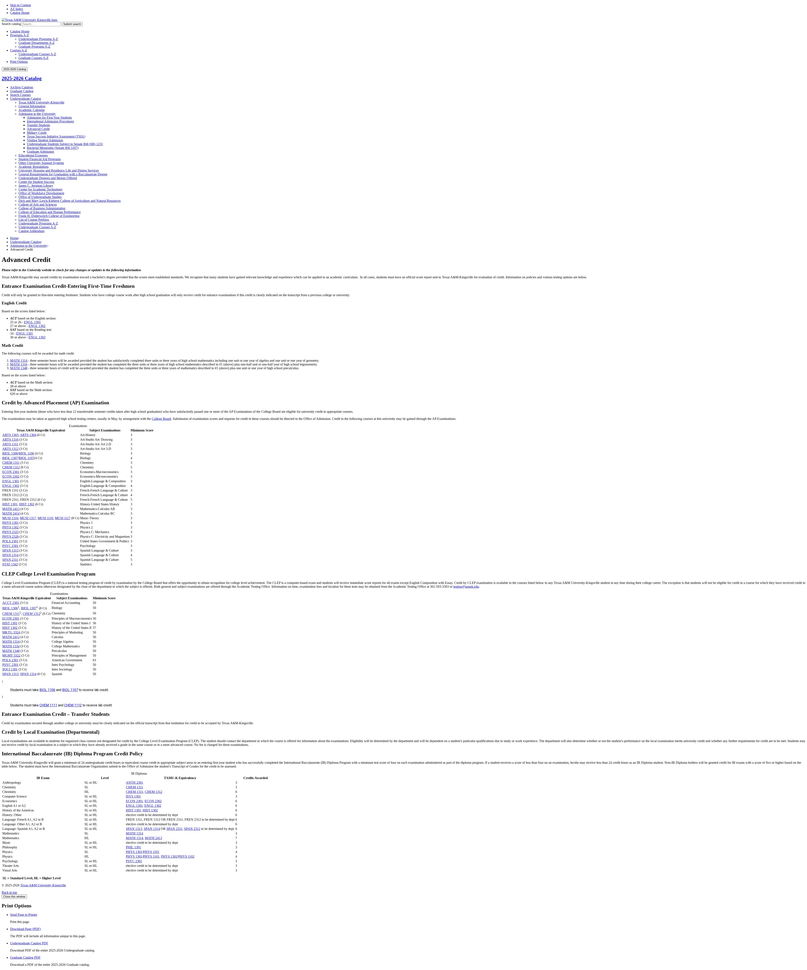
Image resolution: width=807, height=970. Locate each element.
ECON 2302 (10, 476)
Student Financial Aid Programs (39, 159)
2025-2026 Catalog (22, 78)
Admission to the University (37, 114)
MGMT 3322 (11, 655)
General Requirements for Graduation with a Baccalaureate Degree (62, 174)
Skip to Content (20, 5)
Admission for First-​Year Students (49, 117)
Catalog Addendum (31, 231)
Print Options (19, 61)
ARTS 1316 (10, 439)
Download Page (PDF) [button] (25, 929)
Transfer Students (38, 125)
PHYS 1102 (186, 856)
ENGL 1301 (32, 322)
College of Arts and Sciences (37, 204)
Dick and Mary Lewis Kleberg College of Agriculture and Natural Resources (69, 200)
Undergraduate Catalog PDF (29, 943)
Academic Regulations (33, 166)
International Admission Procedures (50, 121)
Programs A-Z (19, 35)
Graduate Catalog (21, 91)
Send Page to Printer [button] (23, 914)
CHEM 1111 (48, 705)
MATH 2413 (11, 509)
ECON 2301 (10, 472)
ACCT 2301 (10, 603)
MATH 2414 (11, 513)
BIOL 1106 (26, 453)
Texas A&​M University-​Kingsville (41, 102)
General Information (31, 106)
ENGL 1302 (37, 326)
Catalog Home (19, 12)
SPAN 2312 (192, 829)
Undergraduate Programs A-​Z (38, 223)
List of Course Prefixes (33, 219)
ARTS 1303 (10, 435)
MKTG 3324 (11, 632)
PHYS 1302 (10, 527)
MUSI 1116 (45, 518)
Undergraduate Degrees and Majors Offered (47, 178)
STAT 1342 (10, 564)
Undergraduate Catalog (25, 98)
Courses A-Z (18, 50)
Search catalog (11, 24)
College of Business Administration (41, 208)
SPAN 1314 (10, 555)
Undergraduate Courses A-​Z (37, 227)
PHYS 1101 (151, 852)
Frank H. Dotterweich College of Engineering (48, 216)
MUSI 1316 (10, 518)
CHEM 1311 (11, 462)
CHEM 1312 (11, 467)
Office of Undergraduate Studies (40, 197)
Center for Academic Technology (40, 189)
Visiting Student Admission (45, 140)
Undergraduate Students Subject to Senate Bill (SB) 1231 (65, 144)
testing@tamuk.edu (466, 586)
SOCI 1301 (10, 669)
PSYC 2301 (10, 546)
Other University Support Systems (41, 163)
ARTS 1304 (28, 435)
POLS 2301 (10, 541)
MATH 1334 (11, 646)
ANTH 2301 (134, 782)
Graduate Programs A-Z (34, 46)
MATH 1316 (18, 364)
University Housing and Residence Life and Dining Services (58, 170)
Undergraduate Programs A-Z (38, 39)
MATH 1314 (18, 360)
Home (14, 238)
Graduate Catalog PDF (25, 957)
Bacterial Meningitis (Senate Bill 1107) (52, 148)
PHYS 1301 (10, 522)
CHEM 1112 (73, 705)
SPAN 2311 (10, 559)
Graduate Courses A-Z (33, 58)
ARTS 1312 (10, 449)
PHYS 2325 (10, 532)
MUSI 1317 (28, 518)
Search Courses (20, 95)
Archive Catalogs (21, 87)
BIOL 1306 (10, 453)
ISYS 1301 (133, 796)
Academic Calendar (31, 110)
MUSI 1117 (62, 518)
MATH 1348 (18, 368)
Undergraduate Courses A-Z (37, 54)
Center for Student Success (36, 182)
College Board (161, 419)
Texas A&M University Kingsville (43, 885)
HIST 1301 (9, 504)
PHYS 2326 (10, 536)
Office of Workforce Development (41, 193)
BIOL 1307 (10, 458)
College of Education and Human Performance (49, 212)
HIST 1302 (26, 504)
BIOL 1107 (26, 458)
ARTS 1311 (10, 444)
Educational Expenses (33, 155)
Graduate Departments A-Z (36, 43)
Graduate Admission (40, 151)
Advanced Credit (38, 129)
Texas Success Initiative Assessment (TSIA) (56, 136)
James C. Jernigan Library (35, 185)
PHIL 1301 (133, 847)
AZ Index (16, 9)
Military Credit (36, 132)
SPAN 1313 (10, 550)
